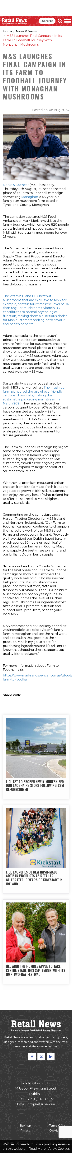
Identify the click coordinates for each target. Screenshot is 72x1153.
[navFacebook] (32, 1056)
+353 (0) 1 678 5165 (39, 1099)
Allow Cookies (59, 1149)
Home (7, 31)
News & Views (26, 31)
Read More (37, 1149)
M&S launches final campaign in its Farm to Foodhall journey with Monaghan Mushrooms (32, 40)
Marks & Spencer (16, 185)
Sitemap (25, 1125)
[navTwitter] (41, 1056)
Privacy (25, 1130)
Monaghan (29, 197)
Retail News (14, 21)
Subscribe (47, 21)
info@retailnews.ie (41, 1104)
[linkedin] (51, 1056)
